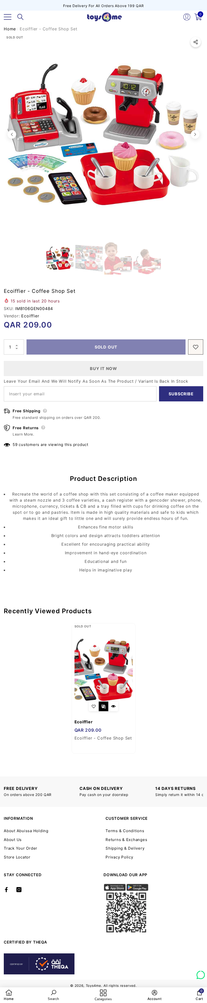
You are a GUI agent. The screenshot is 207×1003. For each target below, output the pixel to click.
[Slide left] (12, 134)
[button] (20, 17)
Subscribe (181, 393)
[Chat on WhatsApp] (200, 973)
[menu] (7, 17)
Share (196, 42)
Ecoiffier (30, 315)
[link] (9, 995)
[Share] (196, 42)
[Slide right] (195, 134)
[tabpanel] (104, 688)
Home (10, 28)
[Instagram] (19, 889)
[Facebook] (6, 889)
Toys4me (93, 986)
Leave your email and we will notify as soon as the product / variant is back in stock (96, 381)
